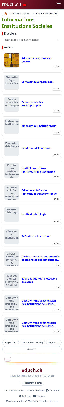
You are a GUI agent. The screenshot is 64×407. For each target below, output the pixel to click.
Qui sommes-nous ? (15, 390)
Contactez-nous (35, 390)
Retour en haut (33, 382)
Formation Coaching (32, 342)
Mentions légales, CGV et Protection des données (32, 401)
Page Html (53, 342)
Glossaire (32, 349)
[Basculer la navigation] (59, 4)
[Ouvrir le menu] (7, 359)
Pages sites (10, 342)
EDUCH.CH (14, 4)
